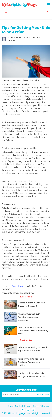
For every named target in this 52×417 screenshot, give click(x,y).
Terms (36, 406)
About (11, 406)
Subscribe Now (41, 394)
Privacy (27, 406)
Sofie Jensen (18, 286)
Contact (19, 406)
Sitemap (44, 406)
